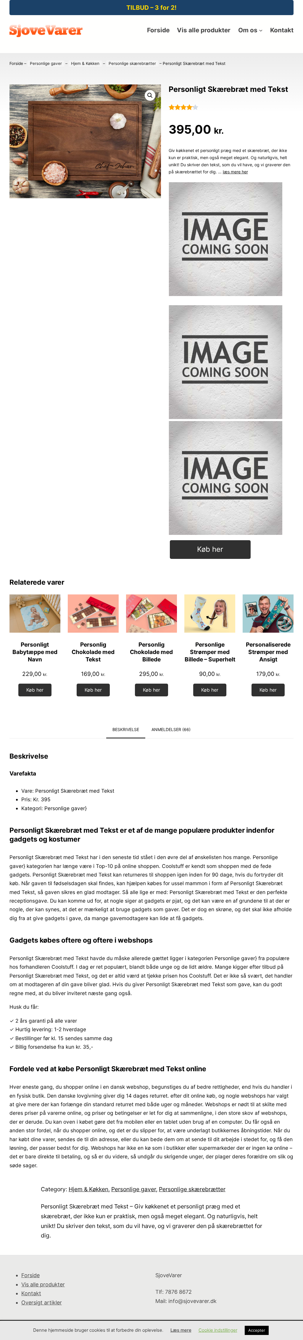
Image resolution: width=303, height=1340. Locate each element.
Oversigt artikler (41, 1302)
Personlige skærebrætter (132, 63)
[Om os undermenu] (260, 30)
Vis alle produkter (43, 1284)
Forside (16, 63)
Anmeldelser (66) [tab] (171, 729)
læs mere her (235, 171)
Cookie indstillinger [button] (218, 1330)
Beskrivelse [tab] (125, 729)
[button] (150, 95)
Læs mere (180, 1330)
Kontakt (31, 1293)
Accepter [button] (256, 1330)
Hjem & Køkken (85, 63)
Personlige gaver (46, 63)
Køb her (210, 549)
